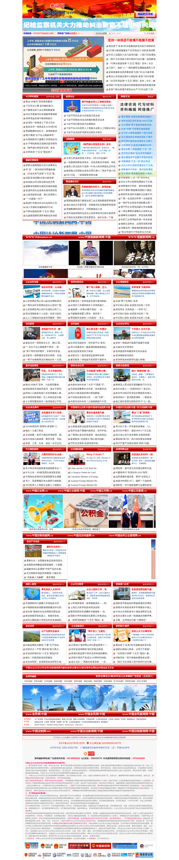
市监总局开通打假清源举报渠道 (136, 216)
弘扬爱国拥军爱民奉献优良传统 (41, 215)
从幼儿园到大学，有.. (97, 589)
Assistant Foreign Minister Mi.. (84, 481)
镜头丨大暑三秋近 (34, 430)
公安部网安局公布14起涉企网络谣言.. (43, 301)
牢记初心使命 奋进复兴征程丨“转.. (133, 313)
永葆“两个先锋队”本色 (127, 301)
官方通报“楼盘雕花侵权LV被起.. (137, 173)
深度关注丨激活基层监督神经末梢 (87, 355)
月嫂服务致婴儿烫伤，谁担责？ (86, 313)
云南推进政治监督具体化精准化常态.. (88, 426)
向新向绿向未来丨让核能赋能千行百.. (88, 401)
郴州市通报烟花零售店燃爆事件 (136, 232)
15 (100, 82)
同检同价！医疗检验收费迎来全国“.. (133, 657)
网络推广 (151, 97)
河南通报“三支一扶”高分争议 (135, 161)
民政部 (117, 719)
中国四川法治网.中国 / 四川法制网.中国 (134, 407)
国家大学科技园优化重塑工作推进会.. (88, 616)
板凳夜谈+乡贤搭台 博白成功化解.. (87, 439)
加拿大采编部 (142, 681)
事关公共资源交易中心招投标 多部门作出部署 (131, 76)
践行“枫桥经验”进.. (141, 371)
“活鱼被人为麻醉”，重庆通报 (40, 577)
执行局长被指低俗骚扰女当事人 (137, 141)
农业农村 (30, 626)
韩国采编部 (98, 681)
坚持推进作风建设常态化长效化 (131, 351)
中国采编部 (28, 681)
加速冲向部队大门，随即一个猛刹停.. (134, 481)
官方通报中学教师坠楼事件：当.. (137, 211)
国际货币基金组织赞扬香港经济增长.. (134, 603)
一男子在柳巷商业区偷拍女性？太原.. (43, 359)
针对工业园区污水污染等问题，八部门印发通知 (132, 55)
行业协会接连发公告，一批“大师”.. (87, 397)
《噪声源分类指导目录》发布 (40, 148)
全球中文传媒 (45, 8)
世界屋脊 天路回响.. (141, 287)
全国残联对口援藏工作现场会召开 (42, 603)
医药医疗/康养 (122, 626)
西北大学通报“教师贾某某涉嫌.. (136, 228)
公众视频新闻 (122, 282)
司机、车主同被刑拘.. (52, 371)
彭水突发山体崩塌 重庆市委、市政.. (43, 439)
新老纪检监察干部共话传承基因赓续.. (89, 653)
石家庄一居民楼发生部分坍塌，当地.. (43, 355)
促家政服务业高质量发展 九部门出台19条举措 (131, 72)
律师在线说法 (77, 282)
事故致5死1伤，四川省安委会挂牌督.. (134, 439)
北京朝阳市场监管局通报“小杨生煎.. (44, 573)
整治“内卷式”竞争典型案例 (39, 101)
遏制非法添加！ (54, 547)
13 (93, 82)
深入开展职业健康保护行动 (39, 207)
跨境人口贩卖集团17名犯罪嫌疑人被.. (43, 393)
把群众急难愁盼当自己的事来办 (41, 165)
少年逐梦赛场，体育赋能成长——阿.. (88, 603)
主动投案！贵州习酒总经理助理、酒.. (43, 435)
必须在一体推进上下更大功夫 (40, 122)
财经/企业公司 (77, 365)
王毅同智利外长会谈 (51, 454)
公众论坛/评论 (122, 323)
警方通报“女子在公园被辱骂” (40, 135)
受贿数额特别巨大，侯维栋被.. (97, 187)
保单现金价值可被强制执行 (39, 118)
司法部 (123, 719)
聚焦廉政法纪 (72, 181)
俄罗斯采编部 (130, 681)
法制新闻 (70, 139)
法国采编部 (108, 681)
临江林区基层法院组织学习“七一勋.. (133, 401)
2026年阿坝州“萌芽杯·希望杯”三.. (41, 426)
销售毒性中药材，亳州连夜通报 (137, 169)
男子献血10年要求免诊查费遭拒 (136, 220)
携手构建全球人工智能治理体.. (97, 102)
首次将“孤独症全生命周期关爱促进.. (43, 611)
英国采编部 (78, 681)
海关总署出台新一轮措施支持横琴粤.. (134, 616)
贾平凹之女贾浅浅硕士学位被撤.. (137, 182)
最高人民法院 (67, 719)
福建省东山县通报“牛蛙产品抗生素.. (44, 569)
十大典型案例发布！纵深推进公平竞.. (43, 401)
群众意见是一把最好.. (97, 329)
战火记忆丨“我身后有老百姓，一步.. (89, 662)
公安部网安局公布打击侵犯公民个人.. (43, 309)
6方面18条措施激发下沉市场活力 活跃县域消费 (132, 50)
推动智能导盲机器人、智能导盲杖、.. (43, 616)
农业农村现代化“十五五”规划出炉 (42, 653)
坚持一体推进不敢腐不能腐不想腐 (131, 40)
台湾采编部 (48, 681)
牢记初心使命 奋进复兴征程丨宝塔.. (133, 305)
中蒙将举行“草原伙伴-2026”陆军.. (132, 472)
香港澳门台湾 (122, 584)
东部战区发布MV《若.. (143, 454)
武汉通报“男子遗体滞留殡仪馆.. (136, 125)
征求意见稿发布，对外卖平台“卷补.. (88, 343)
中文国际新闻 (32, 449)
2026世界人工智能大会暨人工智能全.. (43, 485)
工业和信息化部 (101, 719)
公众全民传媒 (32, 282)
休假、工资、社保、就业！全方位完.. (43, 443)
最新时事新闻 (32, 160)
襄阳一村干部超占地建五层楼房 (136, 224)
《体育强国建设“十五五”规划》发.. (87, 620)
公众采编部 (65, 737)
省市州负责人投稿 (52, 97)
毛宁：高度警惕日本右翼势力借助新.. (43, 481)
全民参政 (75, 323)
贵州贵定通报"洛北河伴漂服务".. (137, 153)
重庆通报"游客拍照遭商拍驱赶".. (137, 117)
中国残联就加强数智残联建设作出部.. (43, 607)
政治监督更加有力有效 (81, 351)
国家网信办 (131, 719)
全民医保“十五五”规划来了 (39, 152)
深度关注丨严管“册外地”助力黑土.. (42, 649)
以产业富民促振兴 (50, 631)
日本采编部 (68, 681)
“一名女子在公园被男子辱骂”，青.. (42, 347)
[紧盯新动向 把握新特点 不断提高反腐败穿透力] (89, 28)
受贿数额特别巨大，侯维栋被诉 (41, 131)
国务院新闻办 (141, 719)
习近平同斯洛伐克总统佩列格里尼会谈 (85, 120)
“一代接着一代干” (34, 199)
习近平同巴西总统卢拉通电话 (80, 124)
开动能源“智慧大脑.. (96, 371)
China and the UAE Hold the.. (83, 468)
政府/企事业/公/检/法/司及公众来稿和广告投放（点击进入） (125, 676)
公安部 (110, 719)
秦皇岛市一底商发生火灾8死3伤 (41, 127)
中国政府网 (90, 719)
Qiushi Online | (40, 725)
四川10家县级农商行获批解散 (85, 393)
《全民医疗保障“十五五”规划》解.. (133, 653)
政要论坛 (70, 96)
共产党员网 (39, 719)
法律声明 (74, 737)
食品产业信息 (33, 541)
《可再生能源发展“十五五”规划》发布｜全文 (131, 63)
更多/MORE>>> (108, 97)
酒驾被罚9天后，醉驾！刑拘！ (126, 529)
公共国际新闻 (77, 449)
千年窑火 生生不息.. (141, 329)
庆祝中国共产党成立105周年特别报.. (89, 657)
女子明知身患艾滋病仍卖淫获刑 (41, 143)
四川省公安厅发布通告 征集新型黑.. (133, 435)
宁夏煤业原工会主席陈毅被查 (40, 110)
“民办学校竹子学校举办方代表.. (136, 207)
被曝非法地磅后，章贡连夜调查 (136, 190)
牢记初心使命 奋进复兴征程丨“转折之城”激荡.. (62, 86)
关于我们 (56, 737)
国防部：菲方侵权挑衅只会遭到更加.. (134, 485)
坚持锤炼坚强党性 (125, 355)
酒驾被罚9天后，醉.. (51, 329)
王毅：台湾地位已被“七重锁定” (131, 620)
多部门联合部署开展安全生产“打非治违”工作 (131, 89)
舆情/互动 (125, 96)
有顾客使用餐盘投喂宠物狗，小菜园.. (44, 565)
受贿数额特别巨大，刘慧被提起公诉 (84, 209)
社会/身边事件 (32, 407)
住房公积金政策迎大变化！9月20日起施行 (87, 158)
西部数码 (104, 722)
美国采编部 (58, 681)
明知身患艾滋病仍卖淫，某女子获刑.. (43, 389)
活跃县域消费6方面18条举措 (40, 178)
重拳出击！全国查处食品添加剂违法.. (44, 560)
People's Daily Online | (55, 725)
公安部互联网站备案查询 (91, 722)
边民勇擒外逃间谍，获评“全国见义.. (133, 476)
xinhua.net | (69, 725)
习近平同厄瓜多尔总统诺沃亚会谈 (83, 115)
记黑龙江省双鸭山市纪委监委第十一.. (89, 645)
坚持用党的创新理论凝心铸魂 (130, 359)
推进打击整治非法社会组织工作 (41, 203)
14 (96, 82)
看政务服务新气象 (95, 412)
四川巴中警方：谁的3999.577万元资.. (134, 430)
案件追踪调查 (32, 365)
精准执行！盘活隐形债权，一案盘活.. (134, 397)
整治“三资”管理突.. (141, 412)
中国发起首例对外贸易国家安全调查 (43, 476)
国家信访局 (39, 722)
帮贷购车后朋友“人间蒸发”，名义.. (87, 318)
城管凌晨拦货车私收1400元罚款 (137, 121)
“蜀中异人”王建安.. (96, 631)
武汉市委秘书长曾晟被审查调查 (41, 114)
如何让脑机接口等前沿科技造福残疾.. (43, 620)
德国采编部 (88, 681)
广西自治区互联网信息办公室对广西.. (43, 305)
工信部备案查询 (74, 722)
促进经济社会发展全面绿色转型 (41, 190)
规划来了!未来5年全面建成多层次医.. (134, 645)
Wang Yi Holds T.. (95, 454)
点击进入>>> (74, 33)
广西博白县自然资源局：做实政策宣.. (88, 435)
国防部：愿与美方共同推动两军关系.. (134, 468)
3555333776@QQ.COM (43, 33)
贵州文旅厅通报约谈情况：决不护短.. (88, 430)
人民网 (46, 722)
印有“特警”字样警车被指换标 (135, 129)
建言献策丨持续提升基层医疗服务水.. (88, 359)
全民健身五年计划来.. (52, 412)
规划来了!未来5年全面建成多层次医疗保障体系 (132, 46)
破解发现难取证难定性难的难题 (41, 186)
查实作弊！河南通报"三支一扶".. (137, 149)
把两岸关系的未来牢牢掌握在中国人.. (134, 607)
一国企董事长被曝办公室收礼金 (136, 186)
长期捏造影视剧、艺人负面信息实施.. (43, 397)
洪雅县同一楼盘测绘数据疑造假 (136, 203)
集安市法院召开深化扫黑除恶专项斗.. (134, 393)
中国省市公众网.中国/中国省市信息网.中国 (90, 407)
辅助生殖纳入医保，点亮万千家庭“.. (133, 649)
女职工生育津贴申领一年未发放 (136, 195)
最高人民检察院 (79, 719)
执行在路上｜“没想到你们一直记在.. (133, 389)
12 (89, 82)
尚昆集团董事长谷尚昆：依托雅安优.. (88, 389)
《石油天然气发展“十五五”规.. (41, 173)
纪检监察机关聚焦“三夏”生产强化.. (42, 645)
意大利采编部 (119, 681)
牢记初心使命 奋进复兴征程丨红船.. (133, 318)
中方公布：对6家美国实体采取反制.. (43, 472)
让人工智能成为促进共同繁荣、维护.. (43, 318)
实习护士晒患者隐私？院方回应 (137, 133)
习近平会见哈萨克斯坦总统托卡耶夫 (84, 132)
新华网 (52, 722)
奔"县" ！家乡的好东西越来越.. (41, 169)
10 (81, 82)
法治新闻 (30, 323)
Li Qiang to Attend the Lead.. (83, 472)
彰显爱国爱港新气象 (142, 589)
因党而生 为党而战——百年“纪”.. (132, 309)
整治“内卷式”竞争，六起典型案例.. (42, 384)
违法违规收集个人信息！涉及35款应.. (43, 313)
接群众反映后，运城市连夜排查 (136, 199)
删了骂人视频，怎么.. (97, 287)
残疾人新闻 (31, 584)
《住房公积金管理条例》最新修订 (36, 529)
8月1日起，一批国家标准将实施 (82, 175)
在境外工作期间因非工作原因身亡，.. (88, 305)
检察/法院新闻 (122, 365)
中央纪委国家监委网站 (52, 719)
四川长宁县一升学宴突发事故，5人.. (133, 426)
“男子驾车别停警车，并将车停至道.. (43, 351)
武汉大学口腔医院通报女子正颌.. (137, 165)
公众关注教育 (77, 584)
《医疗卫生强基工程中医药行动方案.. (134, 662)
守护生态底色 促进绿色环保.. (84, 443)
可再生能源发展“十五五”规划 (40, 211)
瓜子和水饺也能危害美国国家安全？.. (43, 468)
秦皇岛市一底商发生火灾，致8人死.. (43, 343)
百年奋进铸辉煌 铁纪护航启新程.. (87, 649)
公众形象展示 (77, 626)
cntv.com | (79, 725)
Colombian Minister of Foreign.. (84, 476)
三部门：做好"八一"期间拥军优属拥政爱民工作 (132, 68)
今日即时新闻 (32, 96)
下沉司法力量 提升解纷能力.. (40, 106)
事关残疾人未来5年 (51, 589)
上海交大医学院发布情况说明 (85, 607)
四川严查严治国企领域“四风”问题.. (133, 443)
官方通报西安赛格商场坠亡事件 (137, 137)
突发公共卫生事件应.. (142, 631)
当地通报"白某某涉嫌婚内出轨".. (137, 145)
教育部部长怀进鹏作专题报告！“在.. (88, 611)
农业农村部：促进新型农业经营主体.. (43, 662)
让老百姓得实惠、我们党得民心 (41, 194)
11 (85, 82)
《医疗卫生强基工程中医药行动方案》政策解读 (132, 59)
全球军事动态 (122, 449)
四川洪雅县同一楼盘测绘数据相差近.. (88, 347)
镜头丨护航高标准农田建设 (38, 657)
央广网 (65, 722)
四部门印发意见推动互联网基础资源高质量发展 (132, 85)
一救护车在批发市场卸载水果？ (136, 178)
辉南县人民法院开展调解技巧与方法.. (134, 384)
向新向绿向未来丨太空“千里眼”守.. (87, 384)
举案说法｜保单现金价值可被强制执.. (88, 301)
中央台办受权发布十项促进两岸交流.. (134, 611)
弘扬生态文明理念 (125, 347)
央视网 (58, 722)
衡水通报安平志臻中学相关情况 (137, 157)
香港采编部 (38, 681)
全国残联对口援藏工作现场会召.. (42, 139)
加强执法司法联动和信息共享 (40, 182)
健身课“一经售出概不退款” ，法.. (86, 309)
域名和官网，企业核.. (52, 287)
